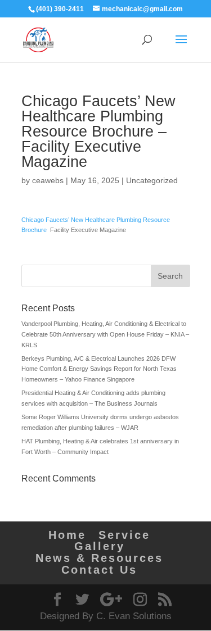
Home (67, 535)
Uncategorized (152, 180)
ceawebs (48, 180)
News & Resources (99, 558)
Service (124, 535)
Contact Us (99, 570)
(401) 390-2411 (60, 9)
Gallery (99, 546)
